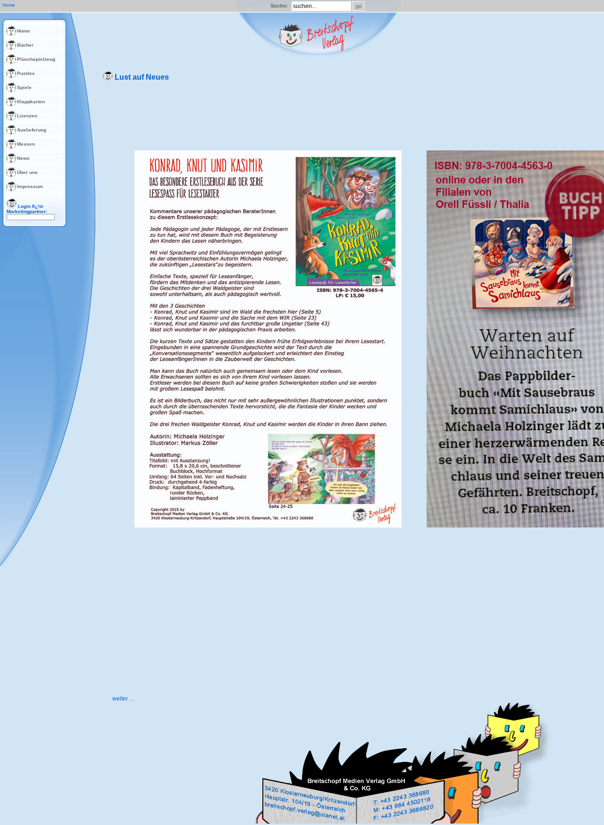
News (23, 158)
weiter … (123, 698)
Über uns (27, 172)
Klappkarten (31, 101)
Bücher (25, 45)
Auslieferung (31, 129)
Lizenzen (27, 115)
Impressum (30, 186)
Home (23, 30)
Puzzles (26, 73)
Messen (26, 144)
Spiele (24, 87)
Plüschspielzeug (36, 59)
